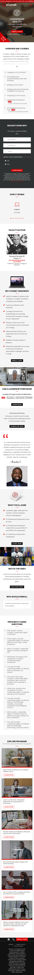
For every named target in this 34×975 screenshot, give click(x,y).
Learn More (17, 170)
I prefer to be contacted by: (13, 157)
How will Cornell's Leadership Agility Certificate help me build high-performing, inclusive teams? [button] (18, 724)
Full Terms (13, 181)
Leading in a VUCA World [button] (16, 72)
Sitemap (11, 944)
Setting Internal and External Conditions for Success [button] (17, 90)
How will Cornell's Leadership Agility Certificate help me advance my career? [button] (18, 669)
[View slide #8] (21, 218)
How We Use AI (18, 946)
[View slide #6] (18, 218)
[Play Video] (17, 556)
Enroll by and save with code (17, 1)
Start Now (17, 543)
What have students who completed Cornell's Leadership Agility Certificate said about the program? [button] (18, 691)
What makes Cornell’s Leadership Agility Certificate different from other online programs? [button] (18, 641)
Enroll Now (17, 360)
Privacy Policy (20, 181)
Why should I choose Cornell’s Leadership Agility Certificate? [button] (17, 632)
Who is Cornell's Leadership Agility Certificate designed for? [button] (17, 650)
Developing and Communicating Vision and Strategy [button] (17, 78)
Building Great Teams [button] (15, 85)
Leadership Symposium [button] (17, 101)
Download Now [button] (17, 426)
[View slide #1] (10, 218)
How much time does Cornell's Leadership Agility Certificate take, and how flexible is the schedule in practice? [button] (17, 680)
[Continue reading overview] (17, 64)
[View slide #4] (15, 218)
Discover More (17, 587)
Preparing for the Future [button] (16, 95)
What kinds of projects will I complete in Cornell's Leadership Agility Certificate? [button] (17, 659)
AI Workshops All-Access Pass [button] (17, 109)
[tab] (17, 72)
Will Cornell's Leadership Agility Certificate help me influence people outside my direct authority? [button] (18, 714)
